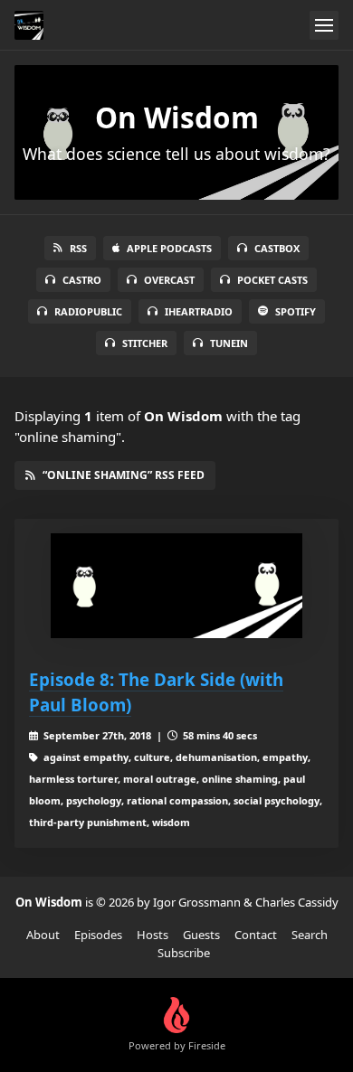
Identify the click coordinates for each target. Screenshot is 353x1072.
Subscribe (183, 953)
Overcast (169, 280)
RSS (78, 248)
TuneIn (229, 343)
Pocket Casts (272, 280)
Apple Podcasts (169, 248)
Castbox (277, 248)
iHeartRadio (199, 311)
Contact (255, 934)
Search (309, 934)
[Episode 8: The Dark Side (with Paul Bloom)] (176, 585)
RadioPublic (88, 311)
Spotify (295, 311)
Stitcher (144, 343)
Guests (201, 934)
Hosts (152, 934)
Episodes (98, 934)
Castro (81, 280)
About (43, 934)
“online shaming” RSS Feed (124, 475)
